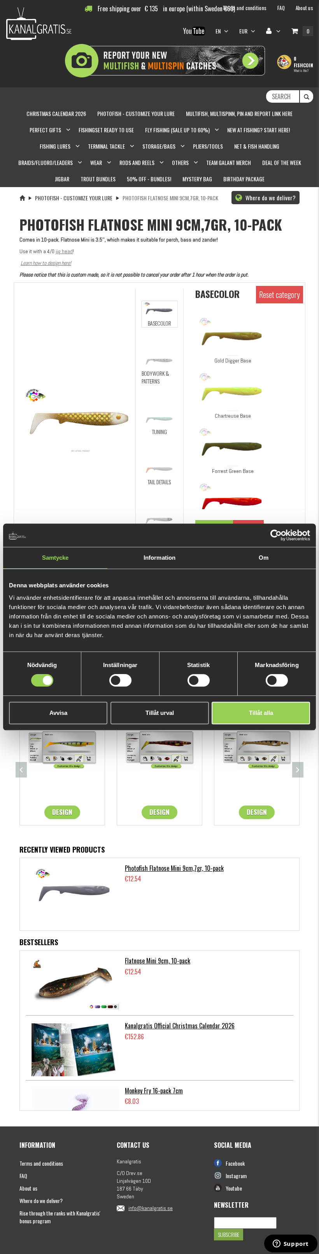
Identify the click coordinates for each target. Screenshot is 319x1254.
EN (219, 31)
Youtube (234, 1188)
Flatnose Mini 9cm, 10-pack (157, 960)
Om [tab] (263, 557)
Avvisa (58, 712)
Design (62, 812)
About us (28, 1188)
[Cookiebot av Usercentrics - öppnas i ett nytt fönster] (276, 535)
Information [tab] (159, 557)
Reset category (279, 294)
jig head (64, 251)
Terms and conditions (41, 1163)
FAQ (23, 1176)
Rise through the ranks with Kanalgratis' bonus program (59, 1217)
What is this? (301, 70)
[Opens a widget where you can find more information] (290, 1244)
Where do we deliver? (270, 197)
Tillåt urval (159, 712)
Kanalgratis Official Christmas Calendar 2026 (180, 1025)
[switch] (120, 680)
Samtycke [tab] (55, 557)
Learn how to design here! (46, 262)
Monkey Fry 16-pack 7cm (154, 1090)
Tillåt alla (261, 712)
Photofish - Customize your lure (73, 198)
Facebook (235, 1163)
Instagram (236, 1176)
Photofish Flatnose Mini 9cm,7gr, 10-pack (174, 868)
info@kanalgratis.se (150, 1208)
